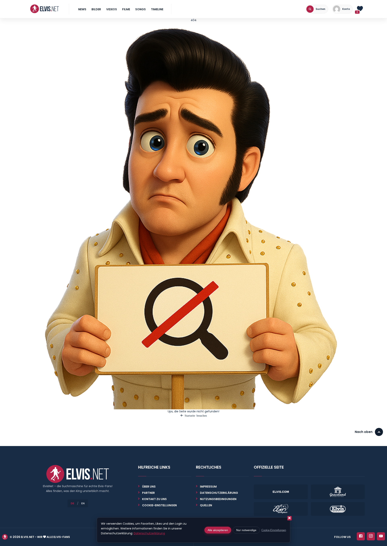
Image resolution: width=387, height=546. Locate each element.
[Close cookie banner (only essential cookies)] (289, 518)
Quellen (206, 505)
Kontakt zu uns (154, 499)
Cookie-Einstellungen (273, 530)
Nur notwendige (246, 530)
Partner (148, 493)
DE (72, 503)
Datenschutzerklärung (219, 493)
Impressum (208, 487)
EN (83, 503)
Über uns (149, 487)
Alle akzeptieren (218, 530)
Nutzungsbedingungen (218, 499)
